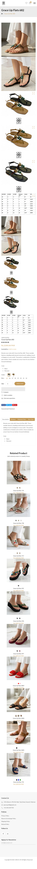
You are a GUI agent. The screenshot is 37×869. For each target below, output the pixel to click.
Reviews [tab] (13, 419)
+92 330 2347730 (9, 807)
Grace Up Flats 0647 (18, 685)
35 (7, 378)
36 (9, 378)
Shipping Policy (5, 821)
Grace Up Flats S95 (18, 588)
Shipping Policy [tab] (22, 419)
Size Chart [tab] (31, 419)
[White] (21, 521)
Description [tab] (5, 419)
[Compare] (5, 392)
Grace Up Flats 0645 (18, 750)
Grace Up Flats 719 (18, 490)
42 (26, 378)
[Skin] (20, 748)
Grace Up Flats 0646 (18, 718)
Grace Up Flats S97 (18, 653)
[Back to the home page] (2, 13)
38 (15, 378)
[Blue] (18, 779)
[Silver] (20, 553)
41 (23, 378)
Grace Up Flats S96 (18, 621)
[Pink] (20, 683)
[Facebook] (3, 833)
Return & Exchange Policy (8, 818)
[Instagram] (7, 833)
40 (21, 378)
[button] (5, 342)
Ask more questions (9, 398)
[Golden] (18, 521)
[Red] (18, 683)
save (15, 405)
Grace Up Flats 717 (18, 556)
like (4, 405)
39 (18, 378)
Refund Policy (5, 824)
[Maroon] (20, 651)
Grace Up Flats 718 (18, 523)
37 (12, 378)
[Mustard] (13, 375)
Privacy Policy (5, 815)
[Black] (9, 375)
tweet (9, 405)
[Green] (20, 618)
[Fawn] (20, 488)
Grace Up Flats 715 (18, 782)
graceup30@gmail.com (10, 805)
